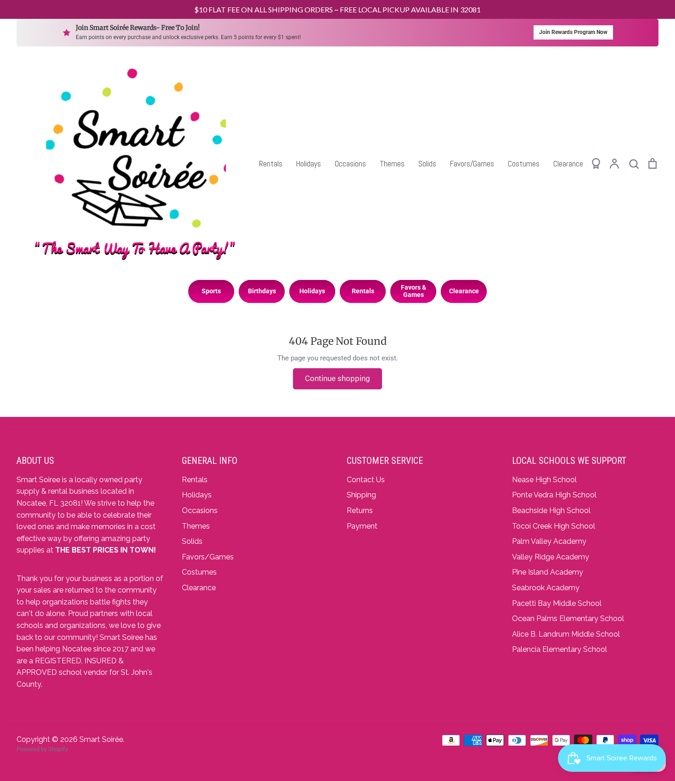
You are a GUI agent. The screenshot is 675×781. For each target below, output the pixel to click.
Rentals (270, 164)
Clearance (568, 164)
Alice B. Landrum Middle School (566, 634)
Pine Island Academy (547, 572)
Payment (362, 526)
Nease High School (544, 479)
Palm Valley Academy (549, 541)
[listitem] (211, 291)
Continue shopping (337, 378)
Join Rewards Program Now (573, 32)
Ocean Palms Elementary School (568, 618)
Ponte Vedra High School (554, 494)
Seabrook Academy (545, 587)
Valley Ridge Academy (550, 557)
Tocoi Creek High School (553, 526)
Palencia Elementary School (559, 649)
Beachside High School (551, 510)
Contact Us (366, 479)
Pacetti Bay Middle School (557, 603)
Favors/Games (472, 164)
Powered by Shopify (42, 749)
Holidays (308, 164)
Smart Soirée (101, 739)
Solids (427, 164)
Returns (360, 510)
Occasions (350, 164)
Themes (392, 164)
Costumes (524, 164)
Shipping (361, 494)
